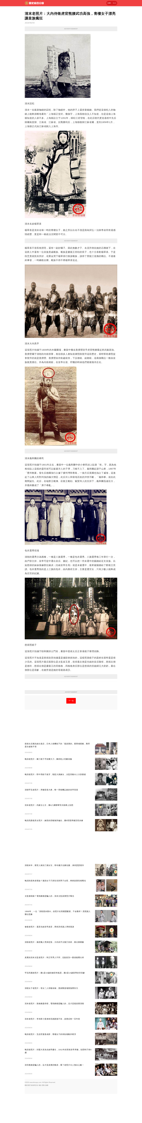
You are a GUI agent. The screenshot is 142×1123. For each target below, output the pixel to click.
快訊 (114, 3)
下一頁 (71, 701)
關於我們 (28, 1085)
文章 (109, 3)
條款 (40, 1085)
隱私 (43, 1085)
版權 (46, 1085)
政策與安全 (34, 1085)
